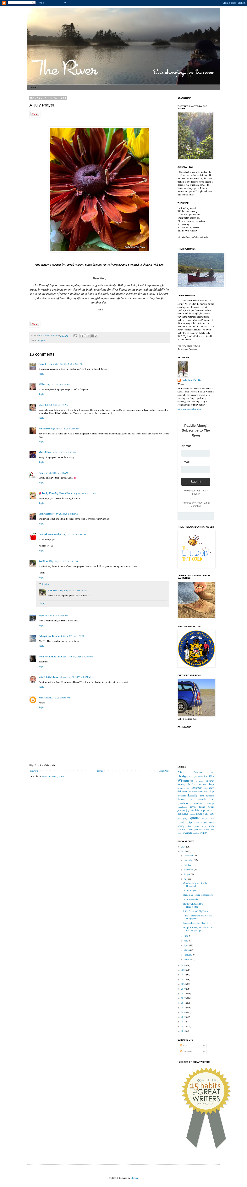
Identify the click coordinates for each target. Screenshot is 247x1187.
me (39, 340)
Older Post (163, 770)
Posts (185, 1045)
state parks (193, 825)
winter (203, 832)
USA (211, 776)
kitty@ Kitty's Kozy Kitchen (52, 677)
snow (211, 822)
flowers (181, 799)
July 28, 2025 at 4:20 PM (66, 513)
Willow (42, 384)
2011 (183, 1026)
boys (211, 784)
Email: (185, 462)
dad (179, 791)
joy (187, 810)
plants (180, 818)
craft (211, 788)
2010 (183, 1030)
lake (192, 810)
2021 (183, 979)
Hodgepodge (187, 776)
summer (182, 829)
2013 (183, 1016)
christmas (196, 788)
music (192, 813)
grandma (198, 803)
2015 (183, 1007)
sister (197, 822)
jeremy (181, 810)
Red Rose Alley (46, 561)
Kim (41, 472)
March (187, 949)
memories (183, 813)
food (192, 799)
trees (212, 829)
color (206, 788)
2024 (183, 965)
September (189, 869)
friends (202, 799)
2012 (183, 1021)
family (193, 795)
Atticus (181, 772)
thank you (193, 829)
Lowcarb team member (50, 534)
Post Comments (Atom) (53, 776)
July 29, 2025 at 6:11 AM (56, 615)
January (187, 959)
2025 (183, 851)
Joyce (41, 615)
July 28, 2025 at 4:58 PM (74, 534)
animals (199, 780)
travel (206, 829)
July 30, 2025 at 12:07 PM (81, 656)
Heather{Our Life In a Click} (53, 656)
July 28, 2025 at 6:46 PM (66, 561)
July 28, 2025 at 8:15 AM (64, 452)
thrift (201, 829)
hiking (202, 806)
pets (212, 813)
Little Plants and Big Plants (195, 911)
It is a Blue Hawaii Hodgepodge (198, 894)
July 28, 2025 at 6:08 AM (71, 363)
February (188, 954)
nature (199, 813)
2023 (183, 969)
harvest (193, 806)
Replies (45, 584)
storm (203, 826)
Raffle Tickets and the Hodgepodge (193, 905)
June (186, 935)
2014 (183, 1012)
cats (188, 787)
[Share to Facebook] (92, 336)
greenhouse (182, 807)
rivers (211, 818)
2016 (183, 1002)
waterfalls (187, 832)
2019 (183, 988)
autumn (210, 781)
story (211, 826)
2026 (183, 846)
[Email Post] (75, 335)
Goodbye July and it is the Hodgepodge (195, 884)
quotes (195, 817)
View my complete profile (189, 408)
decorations (197, 791)
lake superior (202, 810)
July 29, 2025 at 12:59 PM (73, 636)
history (211, 806)
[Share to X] (89, 336)
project (186, 818)
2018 (183, 993)
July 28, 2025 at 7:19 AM (58, 384)
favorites (210, 795)
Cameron (198, 772)
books (191, 784)
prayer (44, 340)
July (186, 878)
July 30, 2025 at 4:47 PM (79, 676)
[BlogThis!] (85, 336)
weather (195, 833)
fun (212, 799)
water (180, 833)
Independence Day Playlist (195, 922)
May (186, 940)
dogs (212, 791)
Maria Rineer (45, 452)
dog (206, 791)
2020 (183, 983)
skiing (204, 822)
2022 (183, 974)
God (212, 772)
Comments (187, 1051)
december (186, 791)
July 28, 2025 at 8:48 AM (56, 472)
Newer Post (35, 770)
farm (202, 795)
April (186, 945)
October (188, 864)
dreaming (182, 795)
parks (205, 813)
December (189, 855)
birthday (181, 784)
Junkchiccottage (47, 428)
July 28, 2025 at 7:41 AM (67, 428)
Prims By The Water (49, 363)
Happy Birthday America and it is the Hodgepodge (198, 929)
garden (183, 803)
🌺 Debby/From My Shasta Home (55, 493)
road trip (185, 822)
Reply (41, 373)
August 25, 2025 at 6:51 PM (57, 697)
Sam (205, 776)
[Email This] (81, 336)
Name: (186, 446)
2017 (183, 997)
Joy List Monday (191, 899)
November (189, 860)
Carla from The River (48, 335)
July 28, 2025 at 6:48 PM (75, 590)
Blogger (134, 1177)
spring (181, 826)
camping (181, 787)
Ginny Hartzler (46, 513)
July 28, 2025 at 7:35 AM (57, 404)
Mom (200, 776)
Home (33, 87)
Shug (41, 405)
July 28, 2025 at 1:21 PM (84, 493)
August (187, 874)
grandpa (210, 803)
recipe (204, 818)
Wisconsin (185, 780)
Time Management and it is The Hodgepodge (197, 917)
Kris (41, 697)
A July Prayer (189, 890)
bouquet (202, 784)
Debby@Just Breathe (49, 636)
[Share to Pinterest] (96, 336)
